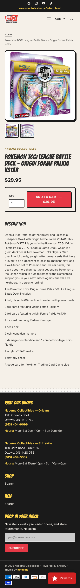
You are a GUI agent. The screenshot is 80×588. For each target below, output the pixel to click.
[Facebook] (29, 3)
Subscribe (16, 548)
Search (10, 483)
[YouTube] (43, 3)
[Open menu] (49, 19)
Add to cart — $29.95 (49, 199)
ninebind (22, 569)
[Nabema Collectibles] (11, 18)
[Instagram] (36, 3)
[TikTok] (51, 3)
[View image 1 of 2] (12, 131)
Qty (11, 196)
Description (15, 223)
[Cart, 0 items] (71, 19)
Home (8, 34)
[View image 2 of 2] (27, 131)
